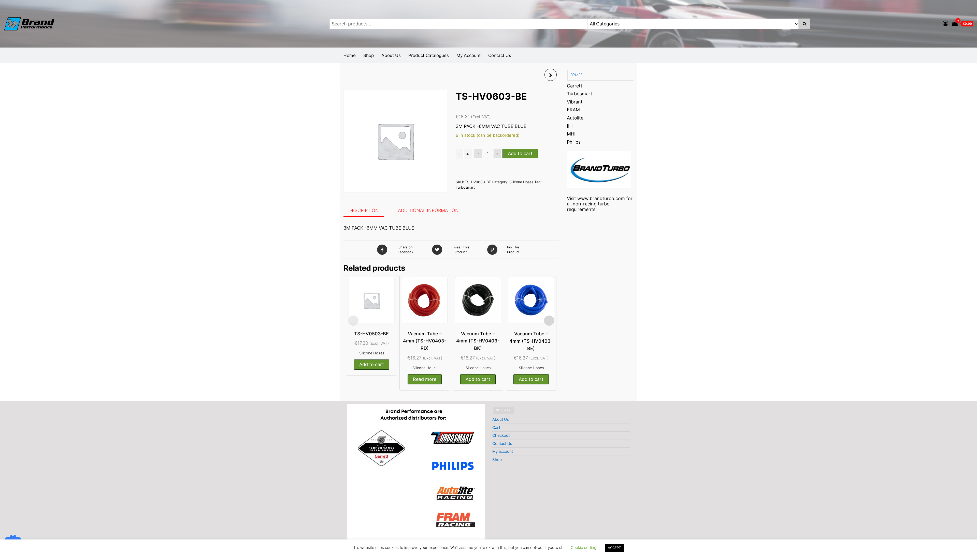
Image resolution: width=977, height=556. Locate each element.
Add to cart (520, 153)
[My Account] (945, 23)
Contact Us (499, 55)
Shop (368, 55)
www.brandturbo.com (601, 198)
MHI (571, 134)
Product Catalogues (428, 55)
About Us (391, 55)
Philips (574, 142)
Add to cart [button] (371, 364)
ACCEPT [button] (614, 548)
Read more (424, 379)
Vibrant (575, 101)
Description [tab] (364, 210)
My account (502, 451)
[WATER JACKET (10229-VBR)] (550, 75)
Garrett (574, 85)
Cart (496, 427)
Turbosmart (465, 187)
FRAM (573, 109)
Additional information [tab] (428, 210)
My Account (468, 55)
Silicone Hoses (521, 182)
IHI (570, 126)
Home (349, 55)
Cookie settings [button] (584, 547)
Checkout (501, 435)
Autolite (575, 118)
